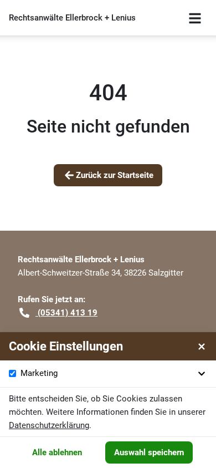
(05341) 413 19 (66, 313)
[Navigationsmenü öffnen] (195, 18)
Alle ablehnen (57, 452)
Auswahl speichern (149, 452)
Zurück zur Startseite (114, 175)
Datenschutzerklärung (49, 425)
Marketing (39, 373)
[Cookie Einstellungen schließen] (202, 346)
